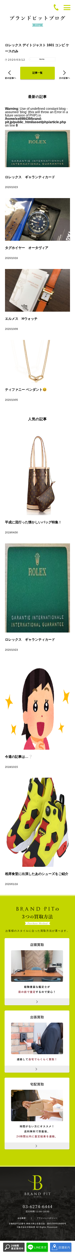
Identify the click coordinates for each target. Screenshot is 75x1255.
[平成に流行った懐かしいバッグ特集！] (37, 470)
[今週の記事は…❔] (37, 705)
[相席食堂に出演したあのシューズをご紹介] (37, 822)
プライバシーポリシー (47, 1218)
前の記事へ (10, 74)
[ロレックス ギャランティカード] (37, 588)
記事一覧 (37, 72)
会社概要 (22, 1218)
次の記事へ (64, 74)
